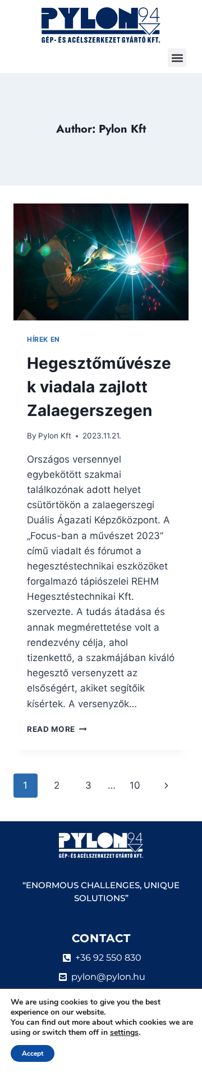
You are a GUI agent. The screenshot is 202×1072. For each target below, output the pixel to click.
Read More (57, 729)
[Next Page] (167, 785)
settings (124, 1033)
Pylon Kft (54, 435)
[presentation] (101, 261)
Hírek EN (43, 339)
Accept (32, 1053)
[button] (177, 57)
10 (135, 785)
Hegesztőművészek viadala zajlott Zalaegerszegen (99, 387)
